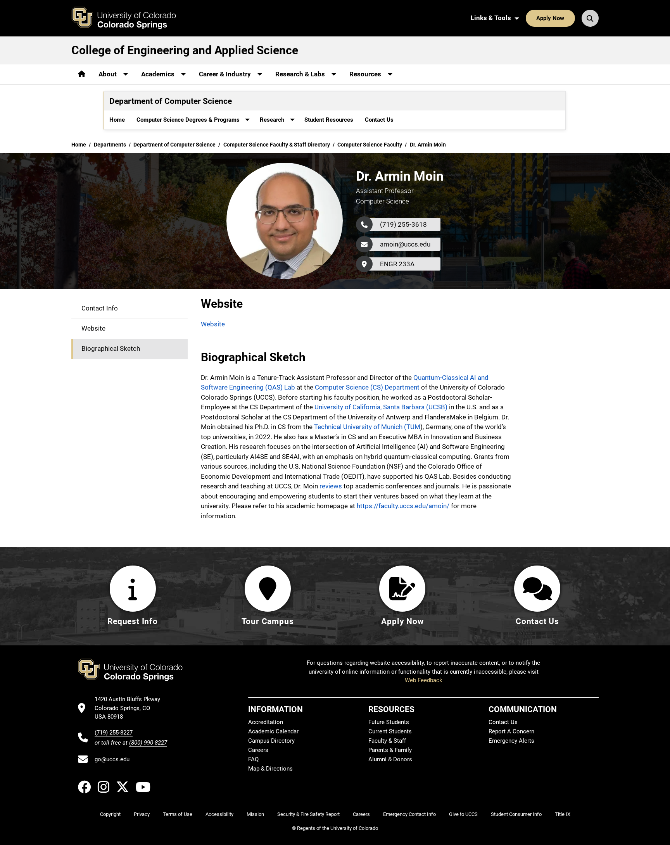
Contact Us (379, 119)
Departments (110, 144)
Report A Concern (511, 731)
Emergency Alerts (511, 740)
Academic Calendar (273, 731)
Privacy (142, 814)
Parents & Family (390, 750)
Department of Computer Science (174, 144)
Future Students (388, 722)
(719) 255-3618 (403, 224)
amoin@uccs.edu (405, 244)
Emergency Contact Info (409, 814)
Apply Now (550, 18)
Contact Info (99, 308)
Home (117, 119)
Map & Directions (270, 768)
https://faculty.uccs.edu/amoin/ (403, 506)
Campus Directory (271, 740)
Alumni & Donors (390, 759)
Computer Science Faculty (369, 144)
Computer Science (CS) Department (367, 387)
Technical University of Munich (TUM (367, 427)
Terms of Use (177, 814)
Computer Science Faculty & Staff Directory (276, 144)
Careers (258, 750)
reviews (330, 486)
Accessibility (219, 814)
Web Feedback (423, 680)
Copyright (110, 814)
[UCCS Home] (129, 18)
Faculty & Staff (387, 740)
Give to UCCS (463, 814)
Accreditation (265, 722)
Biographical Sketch (110, 348)
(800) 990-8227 (148, 742)
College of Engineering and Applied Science (184, 50)
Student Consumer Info (516, 814)
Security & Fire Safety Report (308, 814)
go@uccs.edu (112, 759)
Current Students (390, 731)
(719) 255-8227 (114, 732)
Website (93, 328)
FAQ (253, 759)
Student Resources (328, 119)
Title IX (562, 814)
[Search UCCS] (590, 18)
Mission (255, 814)
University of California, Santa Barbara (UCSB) (380, 407)
